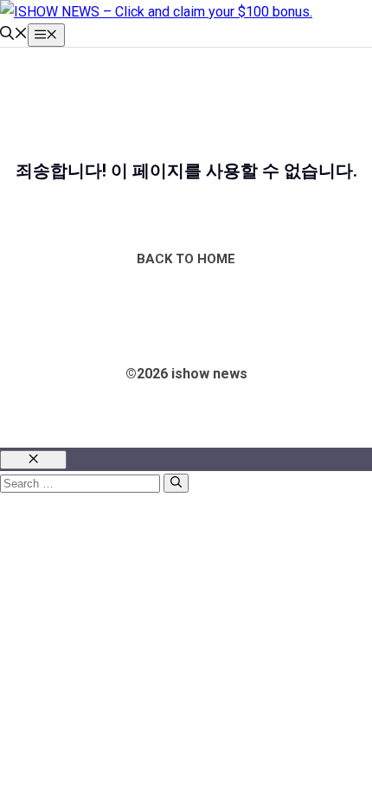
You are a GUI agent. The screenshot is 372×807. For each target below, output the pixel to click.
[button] (14, 35)
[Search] (176, 483)
